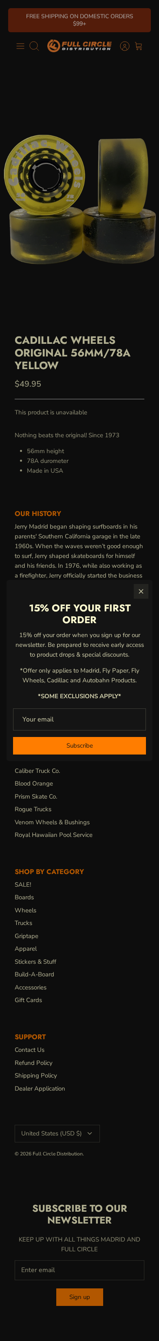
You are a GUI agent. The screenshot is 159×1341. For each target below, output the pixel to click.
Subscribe (79, 745)
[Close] (141, 591)
